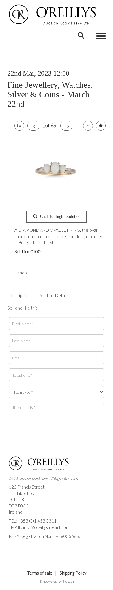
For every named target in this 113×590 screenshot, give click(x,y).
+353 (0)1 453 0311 (37, 520)
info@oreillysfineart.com (46, 527)
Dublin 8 (16, 499)
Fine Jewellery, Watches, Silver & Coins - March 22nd (50, 94)
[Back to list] (19, 126)
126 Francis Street (27, 486)
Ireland (16, 511)
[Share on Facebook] (45, 272)
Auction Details (54, 295)
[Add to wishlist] (101, 126)
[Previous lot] (33, 126)
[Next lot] (66, 126)
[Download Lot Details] (88, 126)
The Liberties (21, 493)
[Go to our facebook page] (14, 546)
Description (19, 295)
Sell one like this (23, 307)
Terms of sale (39, 573)
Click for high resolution (60, 216)
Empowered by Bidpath (57, 581)
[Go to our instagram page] (57, 272)
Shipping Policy (73, 573)
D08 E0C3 (19, 505)
